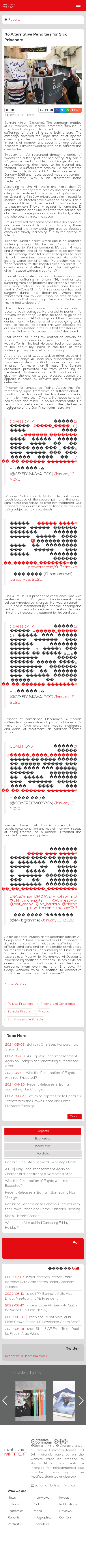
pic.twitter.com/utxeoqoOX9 (52, 908)
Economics (43, 1138)
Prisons (43, 1011)
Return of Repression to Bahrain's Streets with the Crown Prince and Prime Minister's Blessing (43, 1101)
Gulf (75, 1268)
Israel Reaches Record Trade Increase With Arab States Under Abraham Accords (40, 1282)
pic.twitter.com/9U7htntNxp (52, 567)
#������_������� (49, 435)
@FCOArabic (45, 897)
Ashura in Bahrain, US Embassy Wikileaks (68, 1393)
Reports (14, 19)
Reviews (65, 1511)
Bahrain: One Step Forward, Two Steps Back (42, 1047)
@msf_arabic (21, 904)
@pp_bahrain (48, 904)
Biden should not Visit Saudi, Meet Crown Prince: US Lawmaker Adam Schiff (42, 1319)
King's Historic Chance (22, 1216)
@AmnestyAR (64, 900)
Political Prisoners (20, 1004)
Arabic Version (15, 984)
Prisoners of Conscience (58, 1004)
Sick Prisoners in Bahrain (25, 1019)
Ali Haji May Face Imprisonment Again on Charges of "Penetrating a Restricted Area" (41, 1061)
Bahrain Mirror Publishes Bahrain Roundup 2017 (31, 1393)
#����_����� (57, 524)
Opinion (65, 1517)
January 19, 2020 (57, 920)
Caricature (42, 1524)
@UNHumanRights (26, 900)
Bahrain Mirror (9, 5)
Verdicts (43, 1153)
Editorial (14, 1504)
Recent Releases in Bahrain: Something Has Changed (38, 1087)
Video (38, 1511)
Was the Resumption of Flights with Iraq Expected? (40, 1075)
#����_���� (52, 426)
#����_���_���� (52, 854)
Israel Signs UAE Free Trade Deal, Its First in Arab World (42, 1331)
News (12, 1497)
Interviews (42, 1146)
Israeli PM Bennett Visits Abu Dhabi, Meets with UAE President (39, 1296)
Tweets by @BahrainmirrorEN (26, 1356)
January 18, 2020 (26, 580)
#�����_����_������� (42, 755)
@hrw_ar (65, 897)
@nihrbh (69, 904)
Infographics (43, 1517)
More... (74, 1116)
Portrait (13, 1524)
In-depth (65, 1497)
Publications (27, 1372)
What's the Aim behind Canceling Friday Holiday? (37, 1225)
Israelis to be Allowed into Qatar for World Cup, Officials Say (41, 1308)
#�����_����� (55, 631)
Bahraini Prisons (19, 1011)
